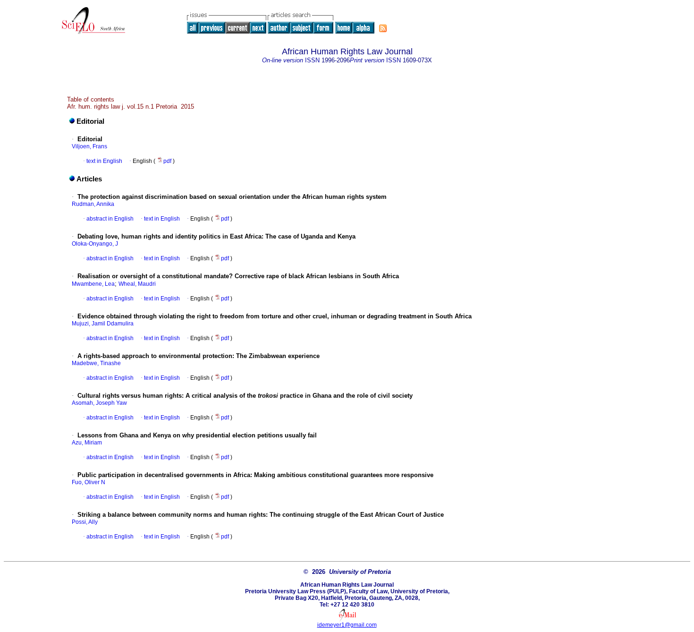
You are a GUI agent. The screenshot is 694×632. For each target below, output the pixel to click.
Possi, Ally (85, 522)
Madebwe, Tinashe (96, 363)
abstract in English (110, 218)
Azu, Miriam (87, 442)
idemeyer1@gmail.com (347, 625)
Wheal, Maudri (137, 284)
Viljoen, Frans (89, 146)
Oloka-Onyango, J (95, 243)
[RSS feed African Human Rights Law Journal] (383, 28)
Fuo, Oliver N (88, 482)
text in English (104, 161)
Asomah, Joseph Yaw (99, 403)
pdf (168, 161)
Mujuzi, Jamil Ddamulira (103, 323)
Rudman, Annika (93, 204)
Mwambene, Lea (93, 284)
